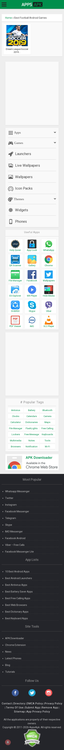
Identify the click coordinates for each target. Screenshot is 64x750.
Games (18, 143)
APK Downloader (14, 638)
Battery (31, 410)
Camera (47, 416)
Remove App (50, 707)
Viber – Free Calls (15, 545)
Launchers (23, 154)
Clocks (15, 416)
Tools (47, 440)
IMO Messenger (14, 531)
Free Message (31, 434)
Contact (7, 703)
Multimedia (15, 440)
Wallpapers (24, 177)
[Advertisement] (32, 93)
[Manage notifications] (8, 742)
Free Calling (47, 428)
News (8, 652)
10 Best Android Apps (17, 571)
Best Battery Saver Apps (19, 591)
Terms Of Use (14, 707)
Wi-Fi (47, 446)
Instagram (11, 505)
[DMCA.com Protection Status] (32, 738)
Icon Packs (24, 188)
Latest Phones (13, 658)
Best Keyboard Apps (16, 618)
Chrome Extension (15, 645)
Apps (17, 132)
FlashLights (32, 428)
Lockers (16, 434)
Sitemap (19, 711)
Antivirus (15, 410)
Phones (21, 221)
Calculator (15, 422)
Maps (47, 422)
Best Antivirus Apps (16, 585)
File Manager (15, 428)
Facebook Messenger (17, 511)
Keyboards (47, 434)
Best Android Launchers (18, 578)
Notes (31, 440)
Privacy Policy (53, 703)
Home (8, 17)
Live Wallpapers (27, 165)
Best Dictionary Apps (16, 612)
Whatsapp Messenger (17, 491)
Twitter (9, 498)
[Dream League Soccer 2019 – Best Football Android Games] (17, 35)
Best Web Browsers (16, 605)
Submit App (32, 707)
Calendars (31, 416)
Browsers (16, 446)
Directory (19, 703)
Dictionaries (31, 422)
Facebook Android (15, 538)
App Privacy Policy (38, 711)
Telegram (10, 518)
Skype (8, 525)
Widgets (21, 210)
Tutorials (10, 672)
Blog (7, 665)
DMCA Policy (35, 703)
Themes (18, 199)
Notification (32, 446)
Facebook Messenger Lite (19, 552)
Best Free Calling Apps (17, 598)
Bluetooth (47, 410)
